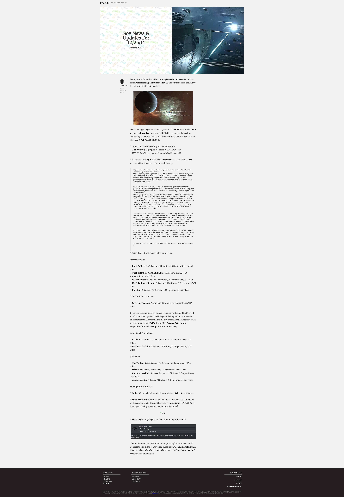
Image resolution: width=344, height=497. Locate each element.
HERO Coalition (173, 79)
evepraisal (107, 478)
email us (238, 476)
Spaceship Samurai (141, 303)
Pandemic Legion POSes (147, 83)
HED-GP (164, 83)
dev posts (135, 479)
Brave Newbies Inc (140, 399)
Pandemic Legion (140, 340)
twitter (238, 483)
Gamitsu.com (155, 493)
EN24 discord (115, 3)
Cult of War (137, 393)
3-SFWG (136, 150)
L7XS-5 (156, 140)
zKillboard (122, 92)
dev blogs (135, 476)
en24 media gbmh (235, 473)
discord (106, 476)
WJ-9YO (144, 140)
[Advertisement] (211, 105)
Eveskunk (181, 419)
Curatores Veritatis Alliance (145, 373)
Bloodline (136, 290)
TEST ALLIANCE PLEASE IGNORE (147, 273)
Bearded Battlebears (176, 323)
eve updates (136, 481)
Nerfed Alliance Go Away (143, 283)
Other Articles (123, 90)
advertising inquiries (234, 486)
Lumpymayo (167, 160)
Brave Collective (140, 266)
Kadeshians (179, 393)
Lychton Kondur (173, 403)
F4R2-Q (137, 140)
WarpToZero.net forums (184, 447)
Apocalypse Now (140, 380)
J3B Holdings (155, 323)
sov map (124, 3)
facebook (238, 480)
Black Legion (138, 419)
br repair (106, 479)
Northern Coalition (141, 346)
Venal (162, 419)
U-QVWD (149, 160)
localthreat (107, 481)
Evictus (135, 370)
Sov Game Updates (185, 450)
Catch (181, 130)
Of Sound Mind (139, 280)
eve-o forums (136, 478)
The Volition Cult (140, 363)
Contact (121, 88)
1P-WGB (174, 130)
